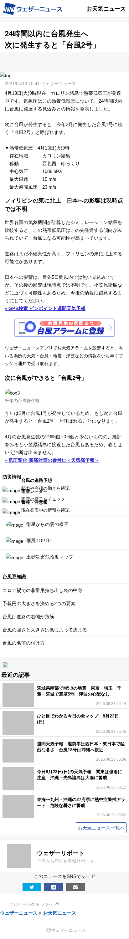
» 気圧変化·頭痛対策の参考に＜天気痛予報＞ (52, 460)
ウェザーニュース (19, 913)
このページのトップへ (31, 904)
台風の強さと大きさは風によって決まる (45, 629)
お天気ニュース (59, 913)
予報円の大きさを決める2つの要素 (39, 603)
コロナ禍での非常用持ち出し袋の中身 (42, 590)
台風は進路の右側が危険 (28, 616)
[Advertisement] (64, 61)
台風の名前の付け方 (24, 643)
